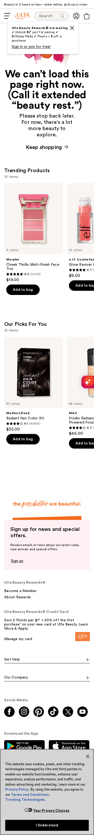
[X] (72, 28)
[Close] (87, 756)
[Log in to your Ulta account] (76, 16)
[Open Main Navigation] (7, 16)
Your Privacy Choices (51, 810)
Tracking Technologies (25, 799)
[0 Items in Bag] (87, 16)
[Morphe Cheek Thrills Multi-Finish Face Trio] (33, 232)
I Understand (47, 825)
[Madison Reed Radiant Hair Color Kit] (33, 384)
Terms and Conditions (30, 794)
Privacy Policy (17, 789)
